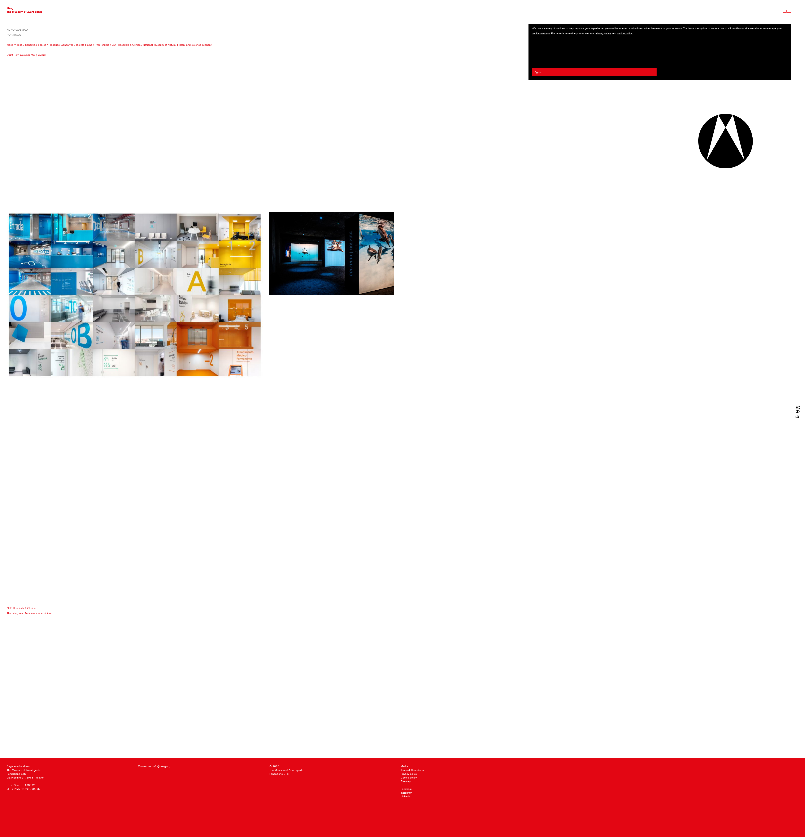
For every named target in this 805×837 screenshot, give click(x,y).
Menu (789, 11)
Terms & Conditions (412, 770)
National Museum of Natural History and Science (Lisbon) (177, 44)
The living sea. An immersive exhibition (29, 613)
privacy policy (603, 33)
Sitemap (405, 781)
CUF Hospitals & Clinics (126, 44)
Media (404, 766)
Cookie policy (409, 777)
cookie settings (541, 33)
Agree (538, 72)
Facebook (406, 788)
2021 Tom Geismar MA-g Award (26, 54)
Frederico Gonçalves (61, 44)
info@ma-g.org (161, 766)
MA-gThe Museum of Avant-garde (24, 9)
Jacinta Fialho (84, 44)
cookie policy (624, 33)
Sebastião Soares (35, 44)
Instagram (406, 792)
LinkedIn (405, 796)
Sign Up (785, 11)
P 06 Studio (102, 44)
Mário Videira (14, 44)
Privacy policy (409, 773)
